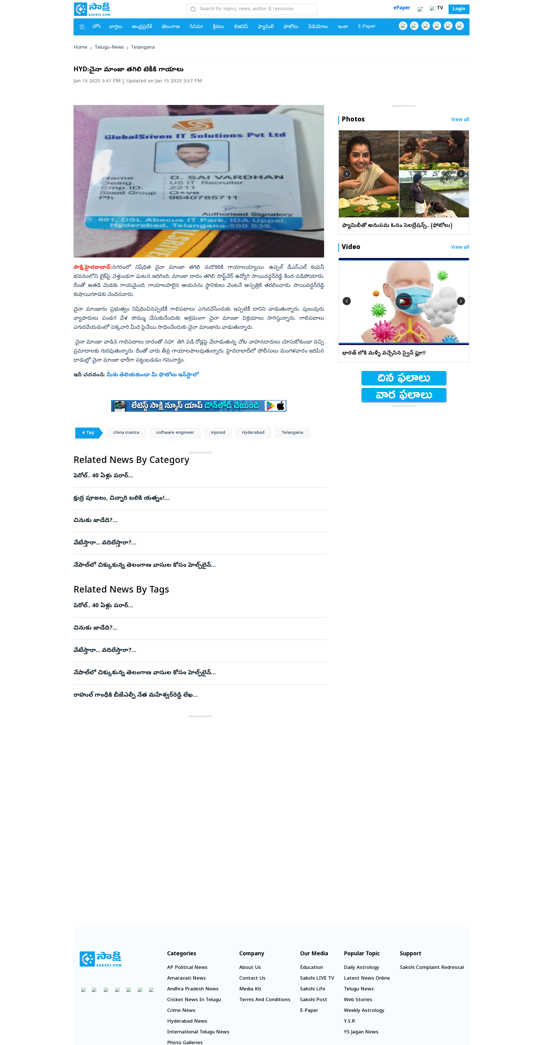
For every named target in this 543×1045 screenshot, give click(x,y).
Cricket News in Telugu (194, 1000)
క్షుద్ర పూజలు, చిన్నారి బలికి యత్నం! (196, 499)
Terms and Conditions (264, 1000)
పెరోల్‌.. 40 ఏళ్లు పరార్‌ (194, 476)
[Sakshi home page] (100, 958)
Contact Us (252, 978)
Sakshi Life (312, 989)
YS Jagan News (361, 1032)
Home (80, 47)
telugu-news (109, 47)
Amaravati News (186, 978)
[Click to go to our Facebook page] (403, 26)
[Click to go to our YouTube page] (448, 26)
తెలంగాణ (171, 27)
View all (460, 120)
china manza (126, 433)
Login (459, 9)
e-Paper (367, 26)
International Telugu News (198, 1032)
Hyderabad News (187, 1021)
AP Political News (187, 968)
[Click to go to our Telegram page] (140, 990)
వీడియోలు (318, 27)
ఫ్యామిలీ (266, 27)
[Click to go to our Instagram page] (437, 26)
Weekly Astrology (364, 1011)
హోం (96, 26)
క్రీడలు (218, 27)
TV (439, 8)
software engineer (175, 433)
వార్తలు (115, 27)
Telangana (292, 433)
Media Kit (250, 989)
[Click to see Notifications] (420, 9)
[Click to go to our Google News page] (459, 26)
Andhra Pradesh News (193, 989)
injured (218, 433)
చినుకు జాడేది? (198, 521)
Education (311, 968)
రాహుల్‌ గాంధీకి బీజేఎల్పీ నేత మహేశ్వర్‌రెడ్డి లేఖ (193, 695)
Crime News (181, 1011)
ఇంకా (343, 27)
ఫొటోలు (291, 27)
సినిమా (196, 27)
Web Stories (358, 1000)
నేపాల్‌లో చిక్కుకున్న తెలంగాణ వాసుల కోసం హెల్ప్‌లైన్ (198, 566)
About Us (250, 968)
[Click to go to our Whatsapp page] (414, 26)
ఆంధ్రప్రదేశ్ (142, 27)
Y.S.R (349, 1021)
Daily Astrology (361, 968)
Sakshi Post (313, 1000)
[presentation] (346, 173)
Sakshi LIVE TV (317, 978)
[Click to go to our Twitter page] (425, 26)
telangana (143, 47)
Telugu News (359, 989)
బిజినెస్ (241, 27)
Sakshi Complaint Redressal (432, 968)
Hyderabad (253, 433)
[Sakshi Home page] (92, 9)
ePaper (401, 8)
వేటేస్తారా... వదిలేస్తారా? (188, 543)
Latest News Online (367, 978)
